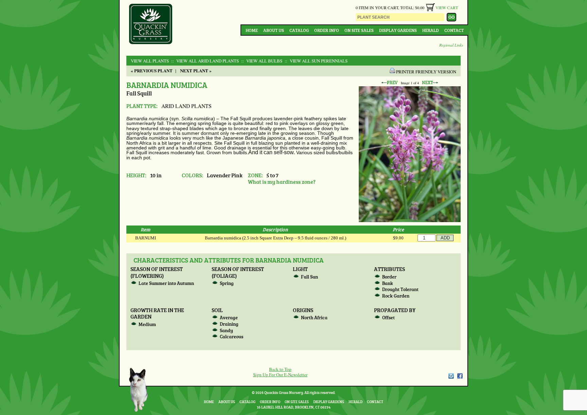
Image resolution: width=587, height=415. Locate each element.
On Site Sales (359, 30)
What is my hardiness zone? (282, 181)
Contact (454, 30)
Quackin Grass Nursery (151, 24)
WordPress (451, 376)
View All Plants (150, 61)
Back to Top (280, 369)
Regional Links (451, 44)
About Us (273, 30)
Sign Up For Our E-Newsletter (280, 375)
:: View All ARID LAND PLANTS (204, 61)
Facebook (460, 376)
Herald (430, 30)
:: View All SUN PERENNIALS (315, 61)
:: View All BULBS (261, 61)
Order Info (326, 30)
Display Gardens (398, 30)
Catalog (299, 30)
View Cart (446, 7)
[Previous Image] (389, 82)
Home (252, 30)
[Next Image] (430, 82)
